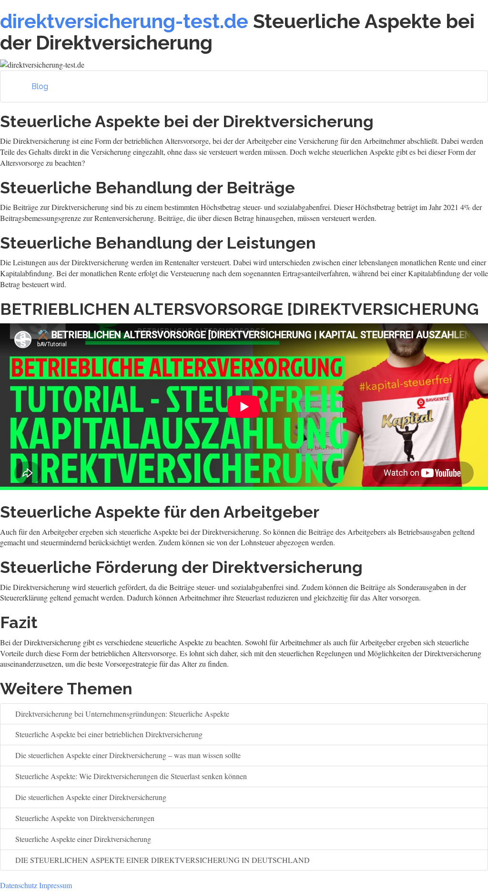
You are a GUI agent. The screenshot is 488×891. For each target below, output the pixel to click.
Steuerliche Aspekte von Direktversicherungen (83, 818)
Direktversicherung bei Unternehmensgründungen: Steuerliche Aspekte (121, 714)
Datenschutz (18, 885)
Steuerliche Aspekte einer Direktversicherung (82, 839)
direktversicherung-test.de (124, 21)
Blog (39, 86)
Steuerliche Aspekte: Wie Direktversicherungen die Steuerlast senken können (130, 776)
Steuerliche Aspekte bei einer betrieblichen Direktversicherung (108, 734)
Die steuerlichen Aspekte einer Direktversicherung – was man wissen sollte (127, 755)
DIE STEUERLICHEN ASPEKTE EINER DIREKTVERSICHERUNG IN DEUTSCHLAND (161, 860)
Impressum (55, 885)
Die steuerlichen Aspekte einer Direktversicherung (89, 797)
